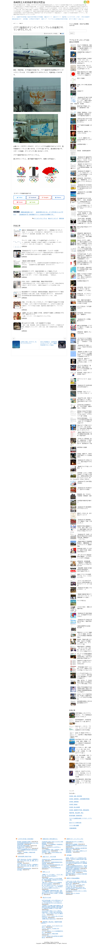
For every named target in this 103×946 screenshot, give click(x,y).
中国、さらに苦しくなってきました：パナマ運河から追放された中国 (43, 302)
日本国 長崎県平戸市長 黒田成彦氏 (79, 810)
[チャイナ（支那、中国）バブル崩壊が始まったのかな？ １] (17, 244)
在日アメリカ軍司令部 (75, 822)
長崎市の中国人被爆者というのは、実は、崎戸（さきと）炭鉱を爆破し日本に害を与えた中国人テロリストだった (81, 529)
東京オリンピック (53, 218)
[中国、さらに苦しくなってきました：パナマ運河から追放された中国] (17, 306)
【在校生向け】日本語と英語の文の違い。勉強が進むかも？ (84, 621)
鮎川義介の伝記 (21, 847)
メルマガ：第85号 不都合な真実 (50, 933)
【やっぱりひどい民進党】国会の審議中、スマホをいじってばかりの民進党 (84, 556)
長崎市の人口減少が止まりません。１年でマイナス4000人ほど (84, 662)
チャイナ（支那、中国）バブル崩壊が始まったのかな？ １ (40, 240)
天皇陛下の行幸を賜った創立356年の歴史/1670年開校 (30, 17)
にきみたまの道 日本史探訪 (25, 839)
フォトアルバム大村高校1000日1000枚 (57, 19)
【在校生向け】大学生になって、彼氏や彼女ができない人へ (84, 461)
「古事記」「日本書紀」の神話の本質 (26, 852)
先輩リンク (44, 19)
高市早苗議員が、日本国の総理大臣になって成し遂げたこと (83, 721)
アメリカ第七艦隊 (74, 825)
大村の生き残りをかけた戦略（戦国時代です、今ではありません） (84, 120)
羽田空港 (61, 218)
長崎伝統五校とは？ (16, 19)
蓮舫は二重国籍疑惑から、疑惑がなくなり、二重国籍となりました (42, 230)
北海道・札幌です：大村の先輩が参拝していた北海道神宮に (84, 455)
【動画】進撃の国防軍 (28, 261)
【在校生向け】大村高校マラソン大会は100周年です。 (37, 214)
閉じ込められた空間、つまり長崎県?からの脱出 (36, 323)
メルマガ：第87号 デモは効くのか (50, 928)
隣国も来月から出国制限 (71, 844)
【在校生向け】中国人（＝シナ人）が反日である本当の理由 (84, 347)
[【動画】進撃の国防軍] (17, 265)
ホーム (13, 17)
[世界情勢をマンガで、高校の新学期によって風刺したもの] (17, 275)
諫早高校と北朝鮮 (82, 447)
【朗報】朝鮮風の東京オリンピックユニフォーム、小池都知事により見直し (84, 596)
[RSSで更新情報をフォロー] (88, 2)
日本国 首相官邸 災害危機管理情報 (79, 799)
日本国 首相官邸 (74, 801)
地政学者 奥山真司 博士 (76, 812)
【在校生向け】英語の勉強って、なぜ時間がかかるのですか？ (84, 615)
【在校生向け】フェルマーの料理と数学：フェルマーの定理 (40, 250)
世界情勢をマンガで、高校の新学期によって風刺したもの (39, 271)
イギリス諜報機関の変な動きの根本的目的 (27, 849)
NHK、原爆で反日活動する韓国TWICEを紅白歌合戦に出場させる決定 (84, 301)
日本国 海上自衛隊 (74, 807)
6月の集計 (19, 869)
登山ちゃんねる (47, 897)
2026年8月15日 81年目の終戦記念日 (51, 867)
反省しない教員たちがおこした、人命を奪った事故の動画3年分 (83, 734)
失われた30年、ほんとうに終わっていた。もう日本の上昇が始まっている (84, 67)
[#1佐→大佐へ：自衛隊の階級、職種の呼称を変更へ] (17, 285)
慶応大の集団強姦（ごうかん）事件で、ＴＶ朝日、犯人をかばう (84, 327)
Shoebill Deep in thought (73, 893)
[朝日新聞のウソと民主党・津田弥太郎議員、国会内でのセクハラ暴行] (17, 296)
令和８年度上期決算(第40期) (24, 868)
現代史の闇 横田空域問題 (23, 845)
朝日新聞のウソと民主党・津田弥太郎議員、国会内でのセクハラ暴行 (43, 292)
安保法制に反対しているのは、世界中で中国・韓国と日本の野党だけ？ (84, 550)
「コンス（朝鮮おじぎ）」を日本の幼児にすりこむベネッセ (84, 139)
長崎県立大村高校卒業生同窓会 (29, 2)
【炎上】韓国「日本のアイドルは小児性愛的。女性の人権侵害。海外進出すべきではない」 (52, 880)
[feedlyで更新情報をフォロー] (85, 2)
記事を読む (24, 236)
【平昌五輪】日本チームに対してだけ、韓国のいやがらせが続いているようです (84, 668)
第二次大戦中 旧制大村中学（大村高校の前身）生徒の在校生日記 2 (84, 269)
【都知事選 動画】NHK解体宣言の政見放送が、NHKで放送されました (84, 569)
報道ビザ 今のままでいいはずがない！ (51, 847)
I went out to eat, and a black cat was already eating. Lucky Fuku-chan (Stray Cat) (76, 882)
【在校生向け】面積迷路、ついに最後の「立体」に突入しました (84, 521)
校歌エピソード (57, 17)
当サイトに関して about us (76, 19)
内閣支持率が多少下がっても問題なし (75, 841)
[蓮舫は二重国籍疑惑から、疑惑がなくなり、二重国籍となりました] (17, 234)
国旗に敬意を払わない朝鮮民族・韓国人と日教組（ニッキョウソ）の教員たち (84, 73)
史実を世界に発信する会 (24, 856)
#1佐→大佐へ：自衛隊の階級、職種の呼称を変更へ (37, 281)
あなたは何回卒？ (86, 17)
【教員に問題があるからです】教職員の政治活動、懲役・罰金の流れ (84, 434)
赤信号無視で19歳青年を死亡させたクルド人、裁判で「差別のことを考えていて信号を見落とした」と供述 (76, 871)
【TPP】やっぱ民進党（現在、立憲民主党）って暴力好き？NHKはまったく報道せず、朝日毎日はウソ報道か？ (81, 442)
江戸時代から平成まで (34, 19)
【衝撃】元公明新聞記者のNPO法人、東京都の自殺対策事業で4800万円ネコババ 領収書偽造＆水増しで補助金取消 (76, 867)
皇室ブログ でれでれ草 (49, 856)
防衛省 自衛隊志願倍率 (84, 150)
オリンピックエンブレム (40, 218)
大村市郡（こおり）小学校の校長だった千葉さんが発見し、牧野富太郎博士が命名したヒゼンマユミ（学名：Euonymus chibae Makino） (81, 476)
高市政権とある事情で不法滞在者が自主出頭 (76, 845)
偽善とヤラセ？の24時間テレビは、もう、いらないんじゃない (84, 576)
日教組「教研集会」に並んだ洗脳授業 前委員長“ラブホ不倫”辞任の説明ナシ (84, 114)
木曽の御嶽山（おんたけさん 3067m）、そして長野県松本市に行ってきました (83, 714)
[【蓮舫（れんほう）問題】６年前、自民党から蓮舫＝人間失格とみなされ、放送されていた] (17, 317)
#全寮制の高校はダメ (83, 281)
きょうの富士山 (81, 600)
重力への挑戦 (81, 78)
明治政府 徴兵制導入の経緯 (24, 841)
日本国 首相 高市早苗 (75, 796)
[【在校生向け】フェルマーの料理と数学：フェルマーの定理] (17, 255)
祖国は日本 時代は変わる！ (50, 839)
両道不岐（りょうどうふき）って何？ (71, 17)
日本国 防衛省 (73, 804)
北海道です (80, 91)
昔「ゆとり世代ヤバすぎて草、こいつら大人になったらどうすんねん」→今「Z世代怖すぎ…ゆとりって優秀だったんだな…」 (52, 887)
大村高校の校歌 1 (82, 144)
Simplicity (56, 942)
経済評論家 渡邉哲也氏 (75, 815)
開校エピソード (48, 17)
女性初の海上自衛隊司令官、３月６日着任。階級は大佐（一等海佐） (84, 406)
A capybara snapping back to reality (76, 890)
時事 (62, 33)
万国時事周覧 (72, 828)
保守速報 (69, 855)
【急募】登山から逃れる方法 (49, 918)
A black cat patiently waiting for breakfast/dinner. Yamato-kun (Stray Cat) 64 (76, 888)
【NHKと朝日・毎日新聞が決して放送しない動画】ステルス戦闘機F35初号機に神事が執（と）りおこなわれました (81, 221)
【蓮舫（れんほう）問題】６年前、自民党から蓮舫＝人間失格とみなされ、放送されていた (43, 313)
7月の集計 (19, 863)
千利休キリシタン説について (24, 848)
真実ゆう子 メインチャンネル (75, 839)
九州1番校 (25, 19)
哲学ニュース (46, 871)
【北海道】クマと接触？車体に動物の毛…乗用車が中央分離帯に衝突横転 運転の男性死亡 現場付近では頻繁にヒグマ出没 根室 (52, 907)
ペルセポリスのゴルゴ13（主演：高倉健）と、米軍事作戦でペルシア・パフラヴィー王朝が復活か (84, 214)
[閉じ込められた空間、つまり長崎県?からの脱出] (17, 327)
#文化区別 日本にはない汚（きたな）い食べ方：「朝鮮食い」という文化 (84, 289)
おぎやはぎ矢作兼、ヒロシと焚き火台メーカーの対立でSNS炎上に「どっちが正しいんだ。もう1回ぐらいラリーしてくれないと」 (52, 902)
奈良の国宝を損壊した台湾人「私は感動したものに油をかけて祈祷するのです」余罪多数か (76, 863)
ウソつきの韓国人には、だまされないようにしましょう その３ (84, 207)
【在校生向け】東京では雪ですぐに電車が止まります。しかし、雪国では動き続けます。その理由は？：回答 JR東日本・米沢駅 (81, 100)
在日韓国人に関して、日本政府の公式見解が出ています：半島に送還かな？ (84, 263)
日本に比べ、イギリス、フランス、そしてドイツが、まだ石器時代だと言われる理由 (83, 728)
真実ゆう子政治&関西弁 (73, 878)
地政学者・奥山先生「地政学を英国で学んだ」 (51, 922)
